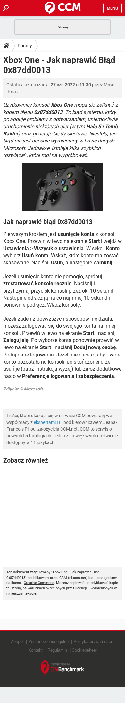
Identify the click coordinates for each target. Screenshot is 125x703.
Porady (25, 45)
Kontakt (35, 650)
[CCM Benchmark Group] (63, 668)
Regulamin (57, 650)
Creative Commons (39, 583)
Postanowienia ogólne (48, 641)
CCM (63, 578)
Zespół (17, 641)
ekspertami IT (47, 422)
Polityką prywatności (92, 641)
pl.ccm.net (77, 578)
